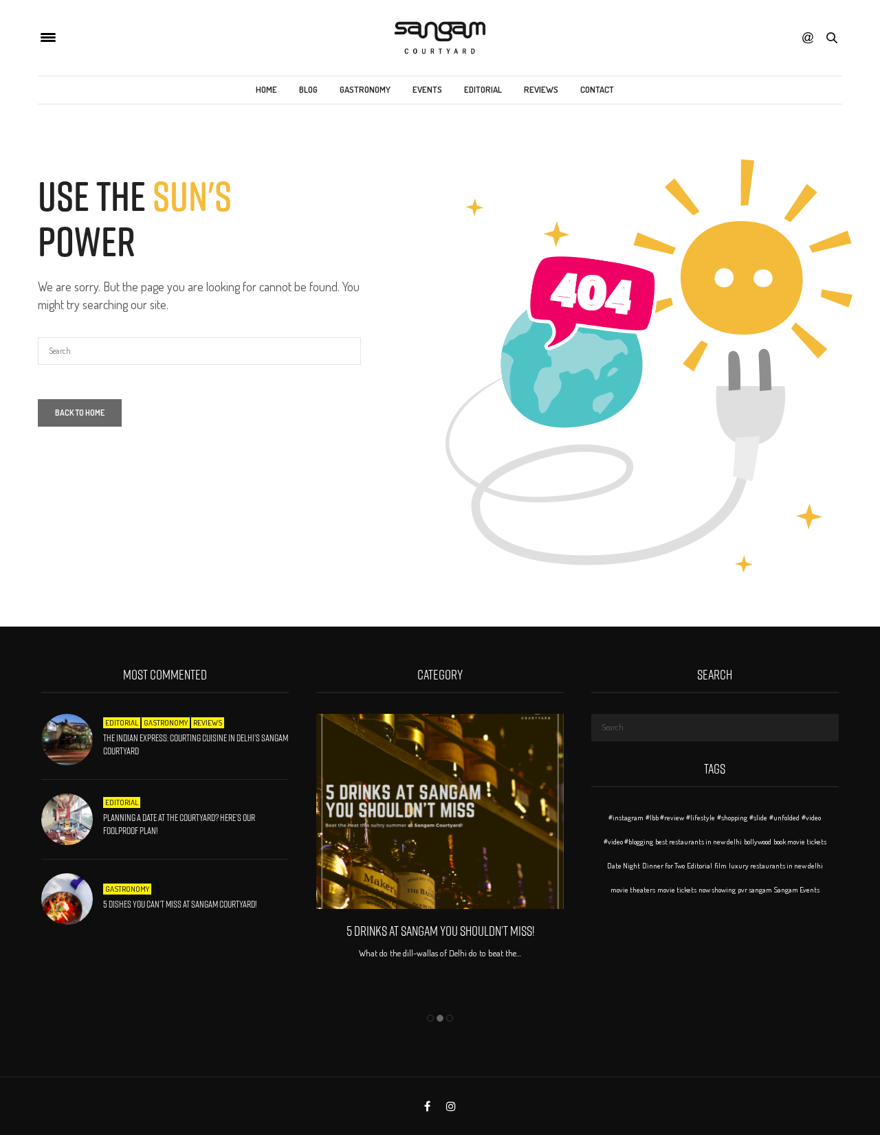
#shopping (732, 817)
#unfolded (784, 817)
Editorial (483, 89)
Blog (308, 89)
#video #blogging (628, 841)
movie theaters (632, 890)
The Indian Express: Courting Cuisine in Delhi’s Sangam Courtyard (195, 744)
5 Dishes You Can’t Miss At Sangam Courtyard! (179, 904)
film (720, 865)
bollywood (757, 841)
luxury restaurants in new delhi (776, 865)
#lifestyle (700, 817)
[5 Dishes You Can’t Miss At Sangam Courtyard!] (72, 899)
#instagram (626, 817)
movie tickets (676, 890)
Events (427, 89)
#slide (758, 817)
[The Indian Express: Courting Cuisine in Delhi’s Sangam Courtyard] (72, 739)
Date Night (623, 865)
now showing (717, 890)
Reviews (541, 89)
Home (266, 89)
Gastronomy (365, 89)
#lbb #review (665, 817)
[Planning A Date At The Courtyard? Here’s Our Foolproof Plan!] (72, 819)
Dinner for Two (663, 865)
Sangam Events (797, 890)
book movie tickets (799, 841)
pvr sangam (755, 890)
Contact (597, 89)
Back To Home (79, 412)
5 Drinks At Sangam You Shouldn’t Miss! (440, 931)
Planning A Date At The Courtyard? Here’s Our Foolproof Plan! (179, 824)
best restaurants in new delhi (698, 841)
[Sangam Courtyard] (439, 38)
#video (811, 817)
